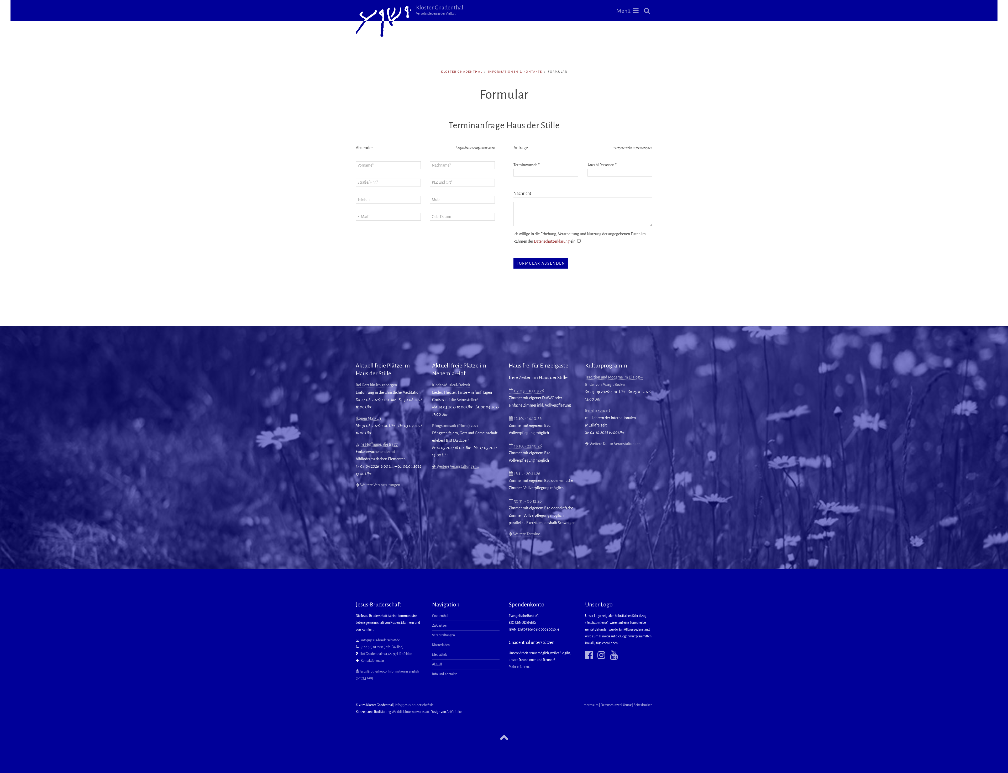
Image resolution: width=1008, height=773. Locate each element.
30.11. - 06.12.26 (527, 501)
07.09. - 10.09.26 (528, 391)
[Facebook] (589, 655)
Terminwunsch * (526, 165)
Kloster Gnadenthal (439, 9)
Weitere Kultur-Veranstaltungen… (616, 444)
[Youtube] (612, 655)
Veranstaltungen (443, 635)
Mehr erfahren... (520, 667)
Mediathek (439, 655)
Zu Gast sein (440, 625)
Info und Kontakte (444, 674)
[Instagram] (599, 655)
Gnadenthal (440, 616)
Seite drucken (643, 705)
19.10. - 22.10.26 (527, 446)
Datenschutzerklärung (552, 241)
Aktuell (437, 664)
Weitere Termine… (527, 534)
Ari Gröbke (454, 712)
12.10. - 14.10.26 (527, 418)
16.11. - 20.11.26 (526, 473)
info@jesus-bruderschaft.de (380, 640)
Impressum (590, 705)
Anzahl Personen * (602, 165)
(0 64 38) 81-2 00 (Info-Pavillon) (381, 647)
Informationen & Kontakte (515, 71)
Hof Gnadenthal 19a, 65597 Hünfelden (386, 654)
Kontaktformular (372, 661)
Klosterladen (441, 645)
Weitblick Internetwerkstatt (410, 712)
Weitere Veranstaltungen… (380, 485)
